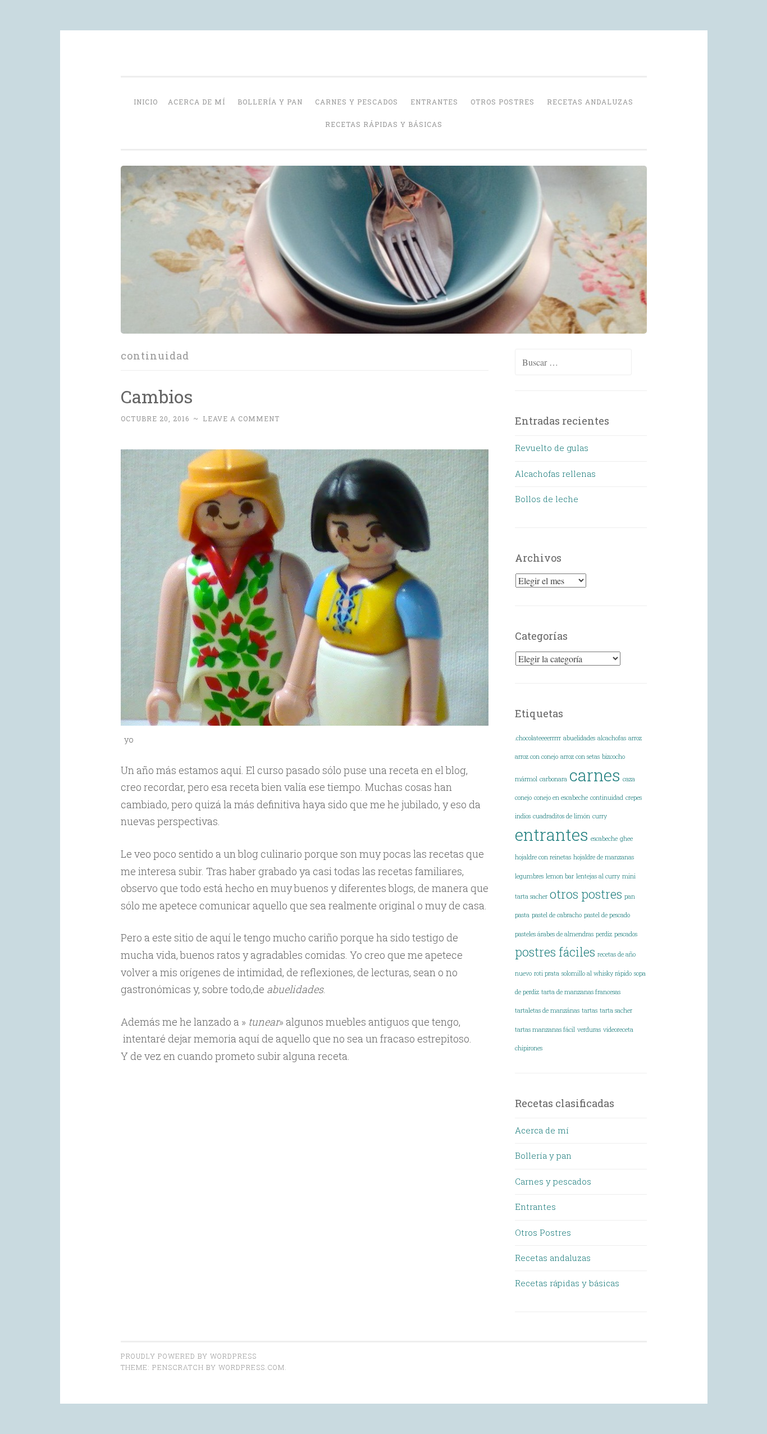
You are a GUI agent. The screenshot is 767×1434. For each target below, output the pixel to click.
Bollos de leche (546, 498)
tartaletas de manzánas (547, 1010)
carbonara (553, 779)
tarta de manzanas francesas (580, 992)
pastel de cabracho (557, 915)
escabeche (604, 839)
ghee (626, 839)
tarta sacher (616, 1010)
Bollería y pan (270, 101)
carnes (594, 775)
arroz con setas (580, 757)
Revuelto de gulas (551, 447)
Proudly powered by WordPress (189, 1355)
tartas (589, 1010)
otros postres (586, 894)
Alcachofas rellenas (555, 473)
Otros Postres (503, 101)
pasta (522, 915)
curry (599, 816)
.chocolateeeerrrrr (538, 738)
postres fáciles (555, 952)
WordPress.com (251, 1367)
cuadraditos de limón (561, 816)
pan (629, 896)
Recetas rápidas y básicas (383, 124)
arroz (635, 738)
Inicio (146, 101)
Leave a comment (241, 418)
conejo (523, 798)
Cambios (157, 396)
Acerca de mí (196, 101)
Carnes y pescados (356, 101)
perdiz (604, 934)
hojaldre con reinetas (543, 857)
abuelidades (579, 738)
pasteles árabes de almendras (554, 934)
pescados (625, 934)
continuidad (606, 798)
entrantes (551, 834)
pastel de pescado (607, 915)
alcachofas (611, 738)
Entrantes (434, 101)
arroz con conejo (536, 757)
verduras (589, 1030)
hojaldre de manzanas (603, 857)
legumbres (529, 876)
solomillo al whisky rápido (596, 973)
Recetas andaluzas (590, 101)
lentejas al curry (598, 876)
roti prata (546, 973)
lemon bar (560, 876)
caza (629, 779)
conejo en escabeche (561, 798)
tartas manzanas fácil (545, 1030)
